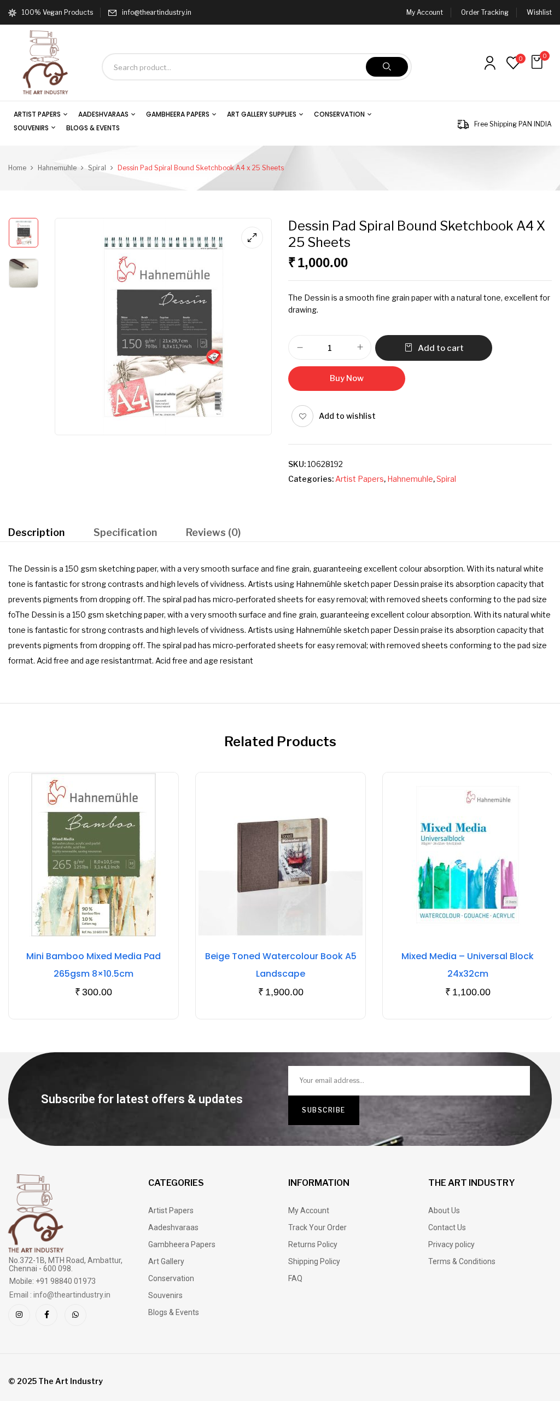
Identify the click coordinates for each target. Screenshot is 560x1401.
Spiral (97, 168)
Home (17, 168)
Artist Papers (359, 478)
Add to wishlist (347, 415)
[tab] (36, 534)
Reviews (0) (213, 532)
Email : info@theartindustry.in (59, 1294)
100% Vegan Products (57, 12)
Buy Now (347, 378)
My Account (424, 12)
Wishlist (539, 12)
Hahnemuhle (57, 168)
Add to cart (441, 348)
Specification (125, 532)
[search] (387, 67)
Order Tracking (485, 12)
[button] (538, 62)
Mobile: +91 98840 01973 (52, 1281)
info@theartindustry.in (156, 12)
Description (36, 532)
